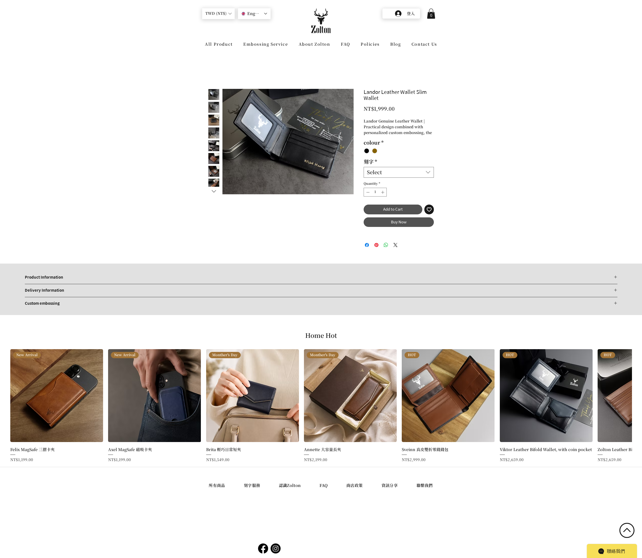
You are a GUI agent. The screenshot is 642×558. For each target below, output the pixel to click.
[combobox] (399, 177)
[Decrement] (367, 198)
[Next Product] (639, 401)
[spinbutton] (375, 198)
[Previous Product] (3, 401)
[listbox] (218, 14)
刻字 (370, 167)
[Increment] (383, 198)
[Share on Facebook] (367, 250)
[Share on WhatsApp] (386, 250)
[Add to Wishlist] (429, 215)
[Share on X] (395, 250)
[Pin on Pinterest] (376, 250)
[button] (218, 14)
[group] (321, 411)
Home (214, 70)
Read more (373, 138)
